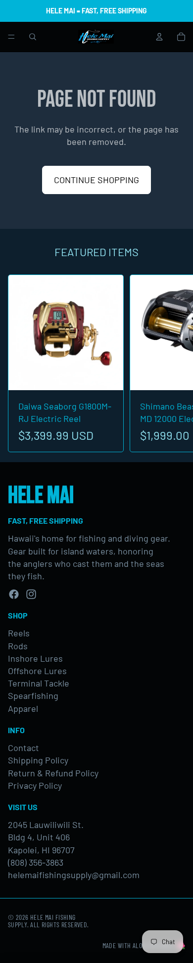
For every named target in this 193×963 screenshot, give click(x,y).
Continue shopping (96, 179)
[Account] (159, 37)
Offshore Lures (37, 670)
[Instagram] (31, 594)
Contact (23, 747)
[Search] (33, 37)
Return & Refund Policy (53, 772)
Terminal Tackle (38, 683)
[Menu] (11, 36)
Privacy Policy (35, 785)
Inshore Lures (35, 658)
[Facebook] (14, 594)
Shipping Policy (38, 760)
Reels (19, 632)
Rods (18, 645)
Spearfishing (33, 695)
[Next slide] (174, 363)
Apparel (23, 708)
